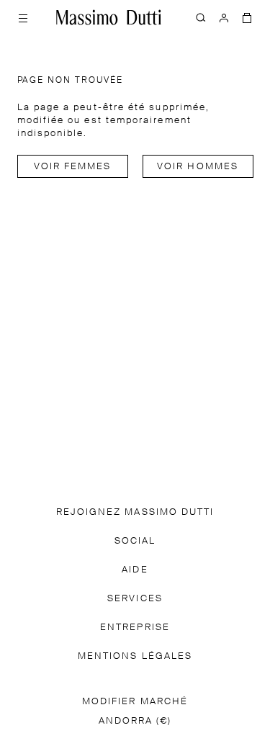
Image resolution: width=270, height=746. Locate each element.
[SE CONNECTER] (224, 17)
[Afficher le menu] (23, 17)
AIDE (135, 570)
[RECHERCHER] (201, 17)
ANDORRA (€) (135, 721)
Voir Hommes (197, 166)
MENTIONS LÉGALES (135, 656)
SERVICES (135, 598)
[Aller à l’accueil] (109, 17)
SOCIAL (135, 541)
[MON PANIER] (247, 17)
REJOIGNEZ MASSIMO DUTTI (135, 512)
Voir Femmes (73, 166)
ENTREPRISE (135, 627)
